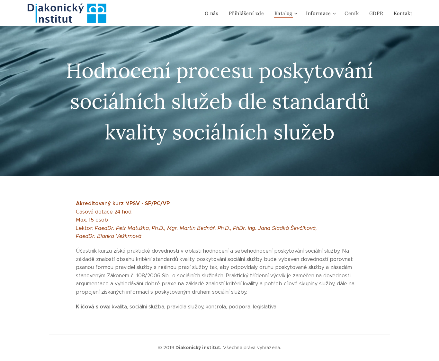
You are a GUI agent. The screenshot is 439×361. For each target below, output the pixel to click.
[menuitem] (213, 13)
